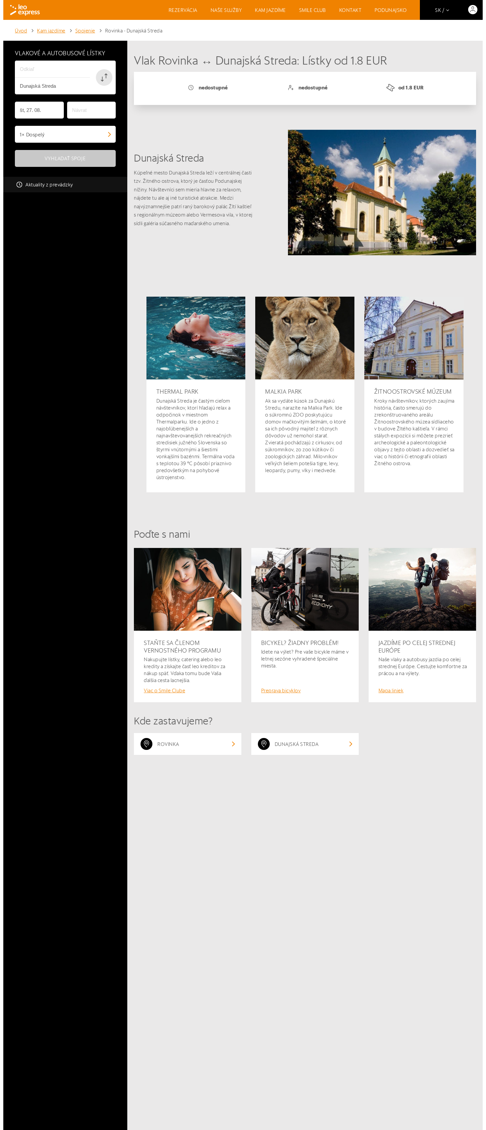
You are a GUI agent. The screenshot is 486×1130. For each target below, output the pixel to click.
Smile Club (312, 10)
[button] (104, 77)
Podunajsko (391, 10)
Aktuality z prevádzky (49, 184)
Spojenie (85, 30)
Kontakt (350, 10)
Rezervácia (183, 10)
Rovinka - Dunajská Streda (134, 30)
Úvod (21, 30)
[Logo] (25, 10)
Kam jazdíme (270, 10)
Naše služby (226, 10)
